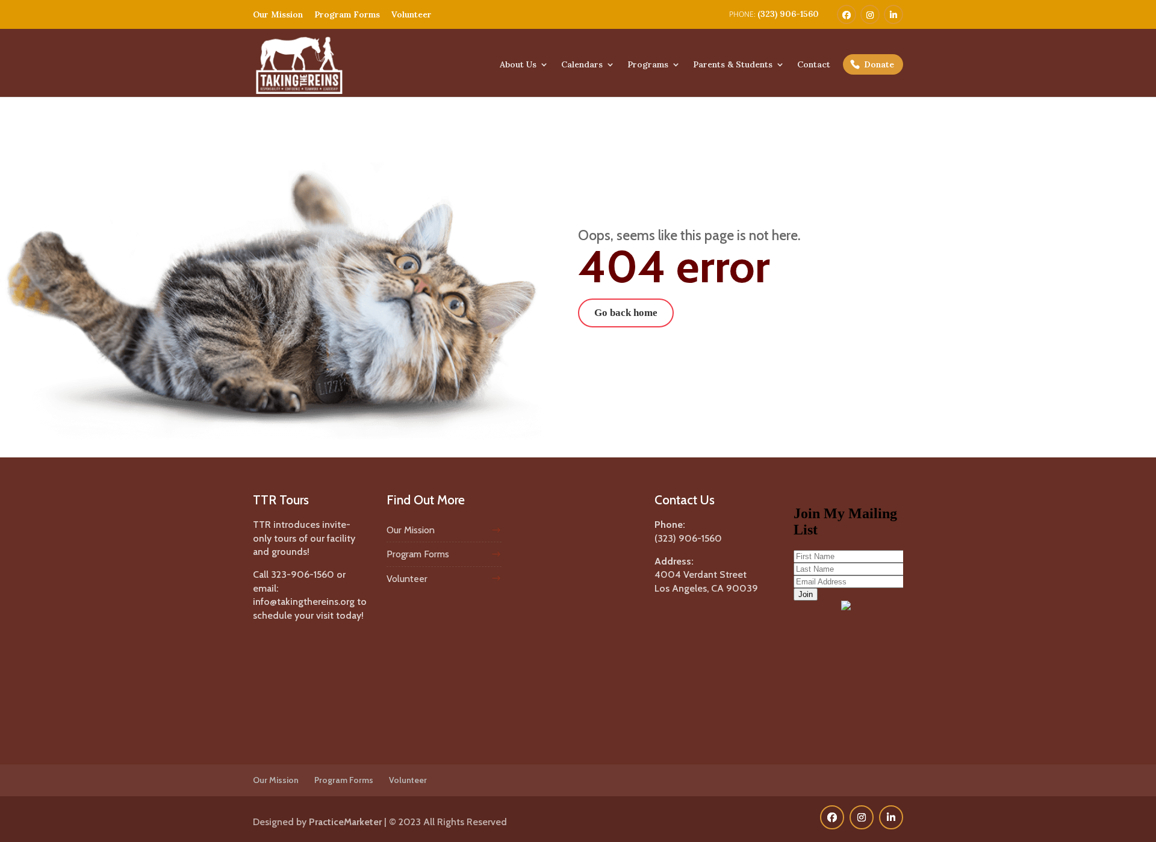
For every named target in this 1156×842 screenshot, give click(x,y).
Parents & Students (732, 65)
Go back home (625, 312)
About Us (518, 65)
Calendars (582, 65)
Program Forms (347, 14)
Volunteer (411, 14)
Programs (647, 65)
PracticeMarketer (345, 822)
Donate (879, 64)
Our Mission (278, 14)
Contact (813, 65)
